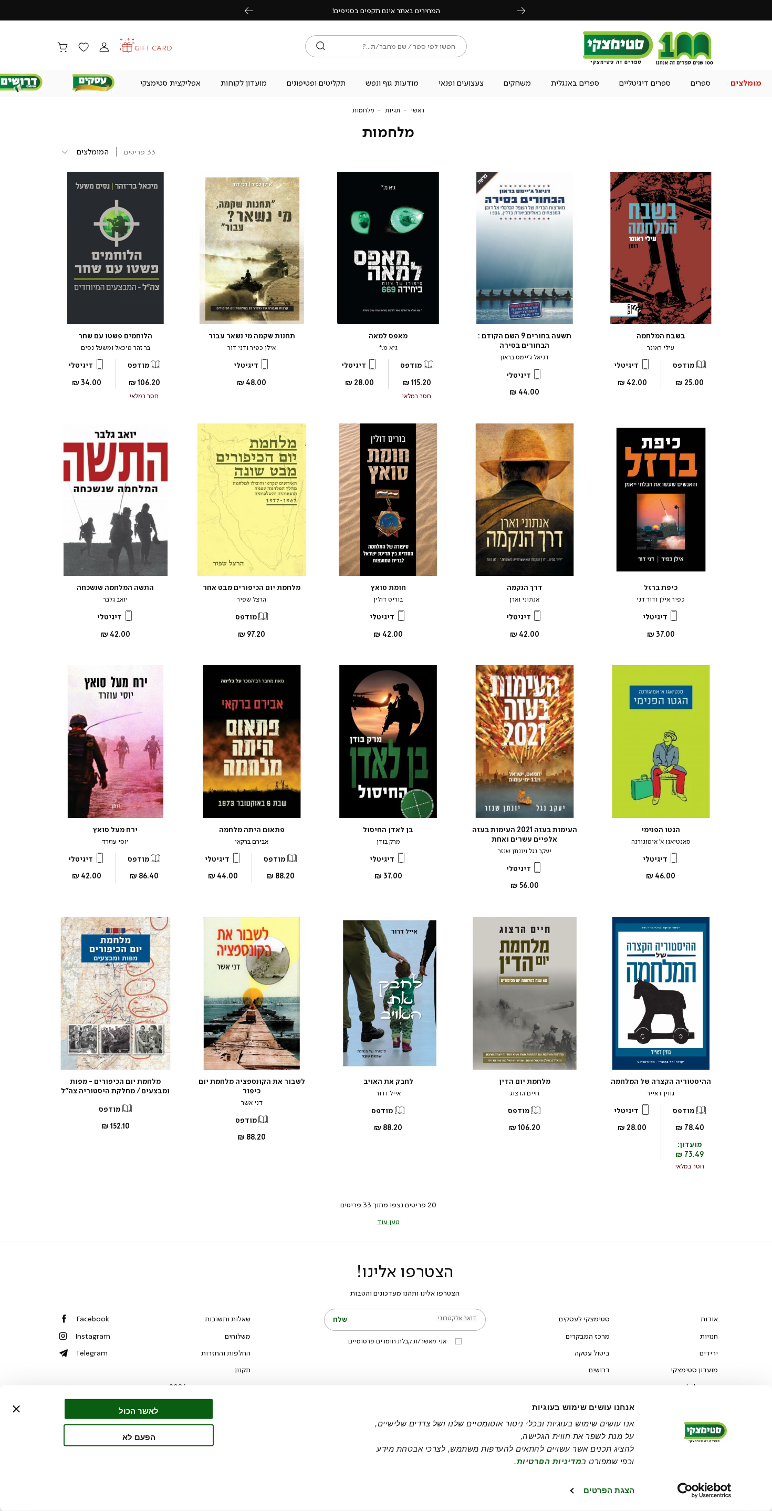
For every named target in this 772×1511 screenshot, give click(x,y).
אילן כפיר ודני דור (251, 348)
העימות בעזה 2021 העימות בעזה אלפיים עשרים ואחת (524, 834)
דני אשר (252, 1103)
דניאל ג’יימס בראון (524, 357)
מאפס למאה (388, 336)
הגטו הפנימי (660, 830)
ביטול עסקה (592, 1353)
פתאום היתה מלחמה (252, 830)
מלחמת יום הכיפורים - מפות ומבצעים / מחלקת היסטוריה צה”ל (115, 1086)
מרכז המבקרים (588, 1336)
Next (527, 10)
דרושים (599, 1369)
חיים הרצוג (524, 1093)
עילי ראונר (660, 348)
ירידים (709, 1353)
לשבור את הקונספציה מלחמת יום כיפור (252, 1086)
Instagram (92, 1336)
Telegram (92, 1353)
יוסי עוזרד (115, 841)
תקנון (243, 1369)
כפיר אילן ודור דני (661, 599)
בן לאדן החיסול (388, 830)
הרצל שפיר (251, 599)
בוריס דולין (388, 599)
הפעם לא (138, 1436)
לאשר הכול (139, 1410)
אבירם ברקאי (251, 841)
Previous (255, 10)
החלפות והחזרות (226, 1353)
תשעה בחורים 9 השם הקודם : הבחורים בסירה (524, 340)
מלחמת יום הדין (524, 1081)
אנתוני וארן (524, 599)
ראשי (417, 110)
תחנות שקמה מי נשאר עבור (251, 336)
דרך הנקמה (525, 588)
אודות (709, 1318)
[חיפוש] (320, 46)
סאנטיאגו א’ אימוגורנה (661, 841)
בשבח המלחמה (661, 336)
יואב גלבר (115, 599)
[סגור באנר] (16, 1409)
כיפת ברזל (660, 588)
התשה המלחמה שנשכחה (115, 588)
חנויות (709, 1336)
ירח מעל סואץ (115, 830)
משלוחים (238, 1336)
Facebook (92, 1318)
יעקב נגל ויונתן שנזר (524, 851)
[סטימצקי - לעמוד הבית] (648, 64)
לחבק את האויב (388, 1081)
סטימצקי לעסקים (584, 1318)
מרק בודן (388, 841)
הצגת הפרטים (608, 1490)
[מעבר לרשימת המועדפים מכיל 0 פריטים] (83, 48)
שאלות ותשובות (228, 1318)
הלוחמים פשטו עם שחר (115, 336)
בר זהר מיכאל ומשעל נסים (115, 348)
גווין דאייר (660, 1093)
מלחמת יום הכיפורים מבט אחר (251, 588)
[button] (745, 84)
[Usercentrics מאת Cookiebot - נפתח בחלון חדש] (704, 1490)
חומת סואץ (388, 588)
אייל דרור (388, 1093)
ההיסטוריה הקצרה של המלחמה (661, 1081)
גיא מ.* (388, 348)
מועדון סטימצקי (694, 1369)
